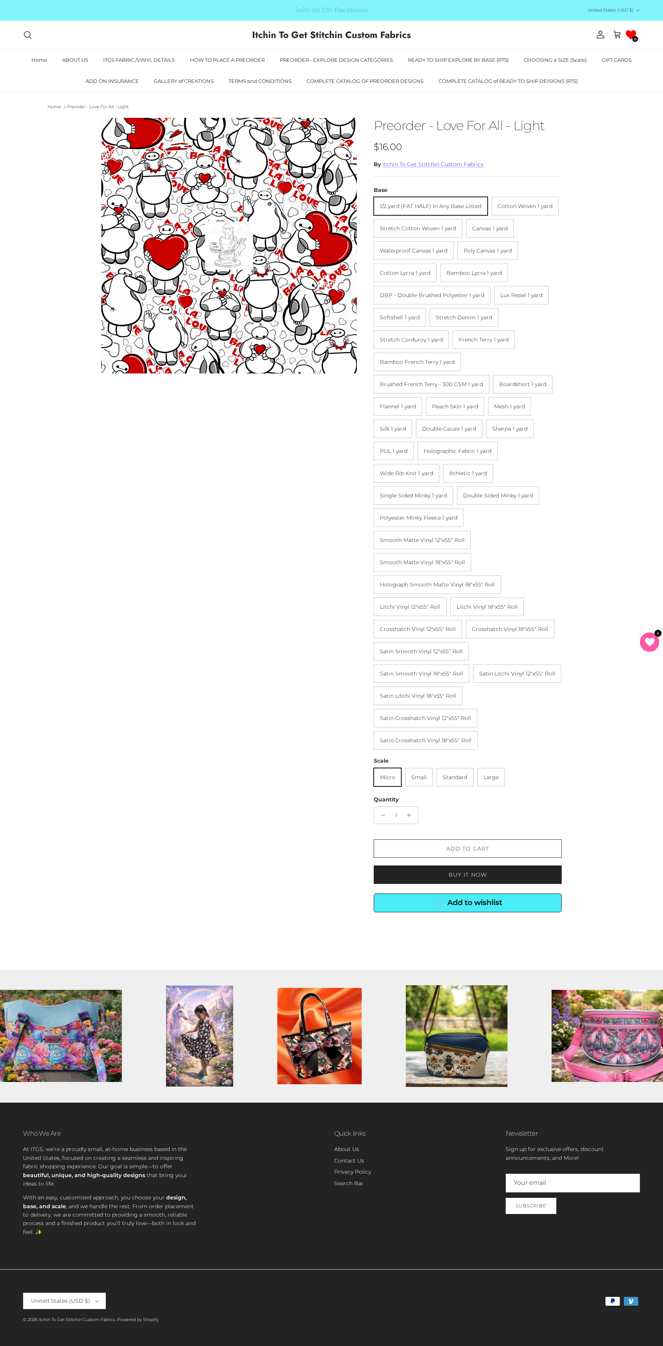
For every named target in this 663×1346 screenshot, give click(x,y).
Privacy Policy (378, 711)
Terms (402, 711)
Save (387, 645)
